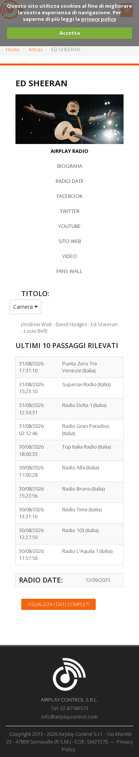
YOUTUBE (69, 226)
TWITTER (70, 211)
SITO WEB (69, 241)
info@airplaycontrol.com (69, 716)
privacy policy (98, 18)
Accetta (69, 32)
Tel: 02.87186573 (69, 708)
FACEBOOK (69, 196)
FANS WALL (69, 271)
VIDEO (69, 256)
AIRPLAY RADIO (69, 150)
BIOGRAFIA (69, 165)
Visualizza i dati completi (58, 604)
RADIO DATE (70, 181)
